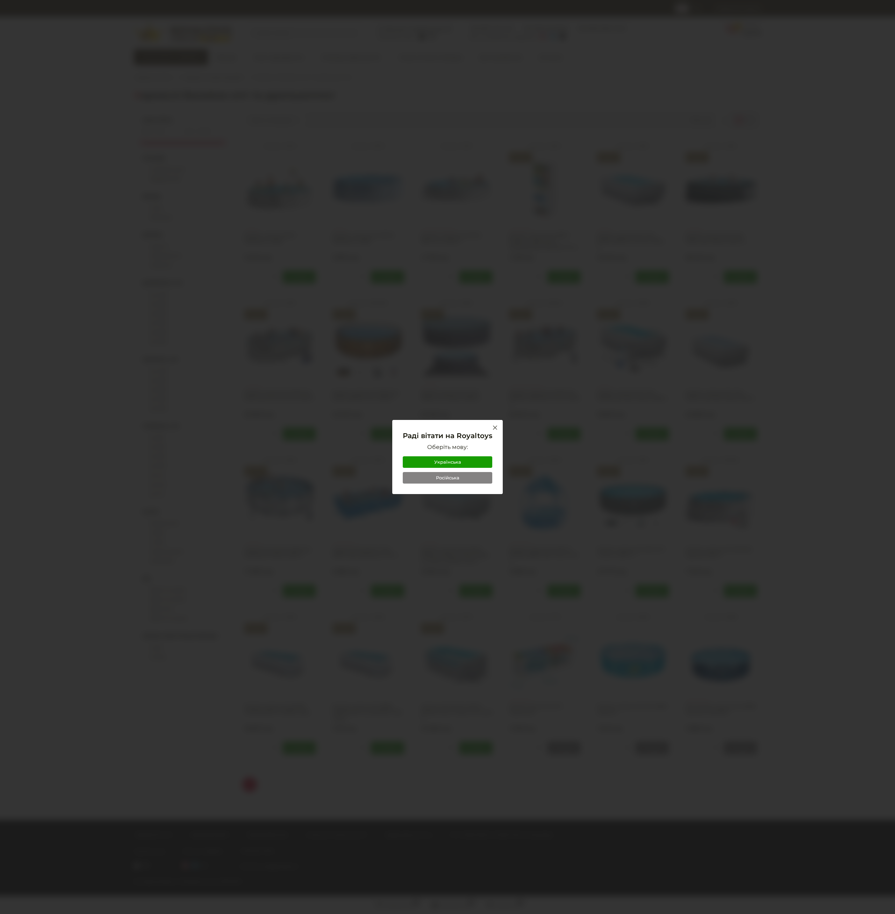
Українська (447, 462)
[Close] (495, 427)
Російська (447, 477)
